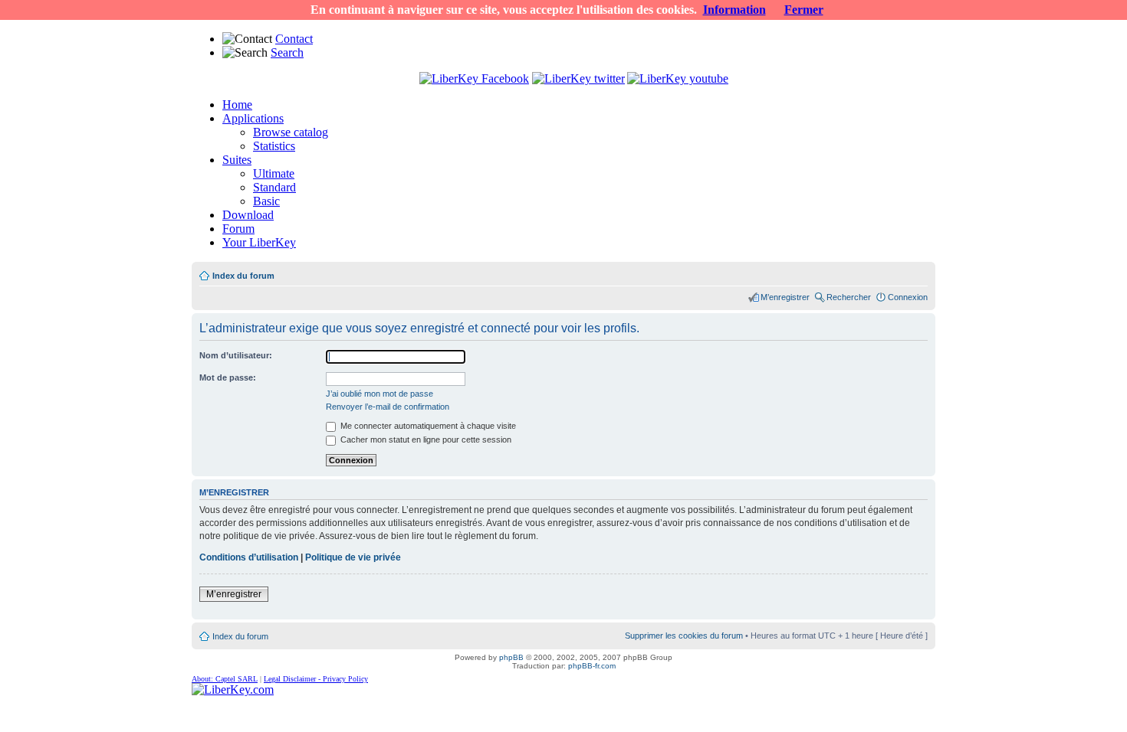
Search (287, 52)
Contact (294, 38)
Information (734, 9)
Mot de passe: (227, 377)
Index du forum (243, 275)
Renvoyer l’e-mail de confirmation (387, 406)
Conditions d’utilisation (248, 557)
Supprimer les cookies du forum (684, 635)
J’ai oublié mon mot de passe (379, 393)
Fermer (803, 9)
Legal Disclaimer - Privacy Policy (316, 679)
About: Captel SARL (225, 679)
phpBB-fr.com (592, 666)
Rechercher (848, 297)
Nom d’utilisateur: (235, 355)
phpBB (511, 657)
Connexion (908, 297)
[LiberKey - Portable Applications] (233, 689)
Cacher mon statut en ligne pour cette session (424, 439)
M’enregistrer (785, 297)
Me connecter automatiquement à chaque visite (427, 425)
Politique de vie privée (353, 557)
